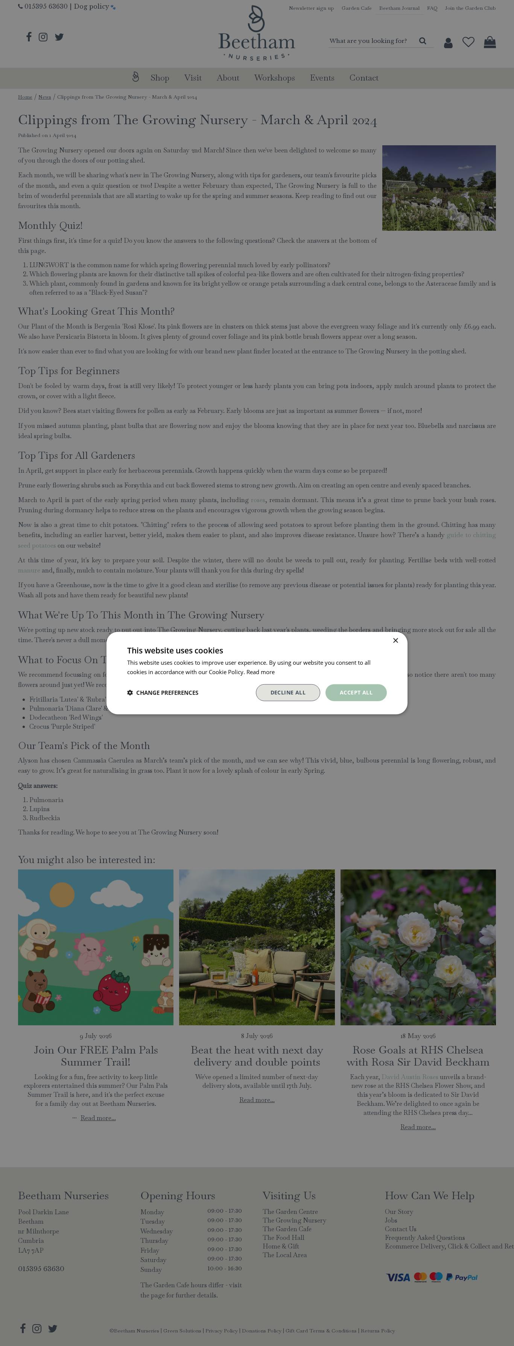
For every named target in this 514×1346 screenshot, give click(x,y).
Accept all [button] (356, 692)
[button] (162, 692)
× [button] (395, 641)
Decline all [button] (288, 692)
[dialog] (257, 673)
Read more (260, 672)
